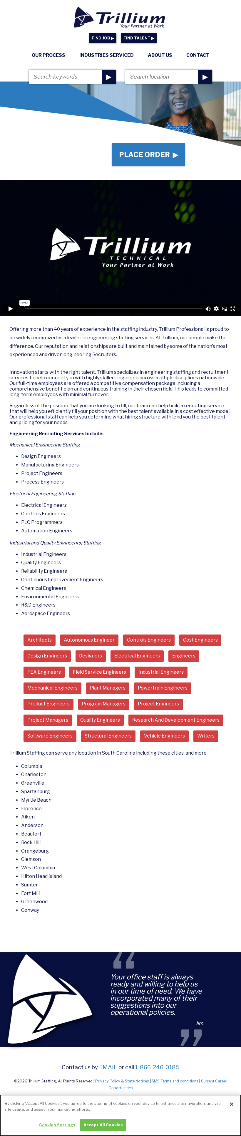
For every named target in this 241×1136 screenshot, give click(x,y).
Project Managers (47, 720)
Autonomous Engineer (89, 640)
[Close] (231, 1104)
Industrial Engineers (161, 672)
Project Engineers (158, 704)
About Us (160, 55)
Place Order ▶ (148, 154)
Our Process (48, 55)
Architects (39, 640)
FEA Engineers (44, 672)
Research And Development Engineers (176, 720)
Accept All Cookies (103, 1124)
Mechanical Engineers (52, 688)
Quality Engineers (100, 720)
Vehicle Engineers (164, 736)
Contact (198, 55)
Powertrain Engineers (163, 688)
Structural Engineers (108, 736)
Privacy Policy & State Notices (122, 1081)
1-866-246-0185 (157, 1067)
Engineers (183, 656)
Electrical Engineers (137, 656)
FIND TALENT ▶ (138, 38)
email (108, 1067)
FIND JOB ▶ (103, 38)
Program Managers (103, 704)
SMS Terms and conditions (175, 1081)
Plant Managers (107, 688)
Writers (206, 736)
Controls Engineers (149, 640)
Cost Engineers (200, 640)
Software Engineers (50, 736)
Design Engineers (47, 656)
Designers (90, 656)
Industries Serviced (106, 55)
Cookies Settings (57, 1124)
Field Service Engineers (99, 672)
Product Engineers (48, 704)
